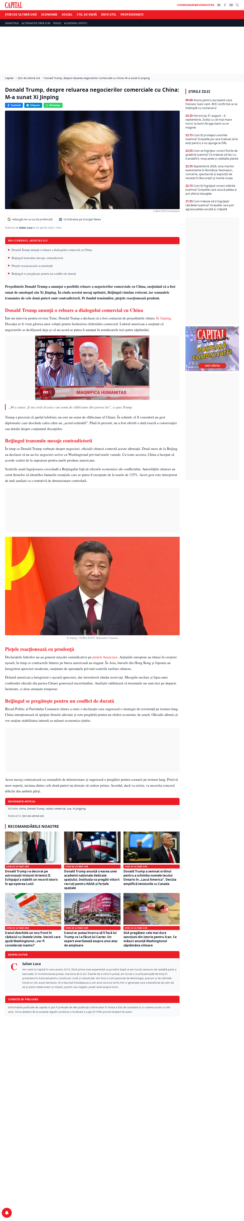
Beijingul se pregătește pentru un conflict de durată (44, 274)
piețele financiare (105, 657)
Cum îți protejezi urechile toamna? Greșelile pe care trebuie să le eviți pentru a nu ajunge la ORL (211, 139)
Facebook (16, 105)
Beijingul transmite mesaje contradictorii (37, 258)
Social (67, 14)
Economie (49, 14)
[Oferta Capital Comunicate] (212, 348)
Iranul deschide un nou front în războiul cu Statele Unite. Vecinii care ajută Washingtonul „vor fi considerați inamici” (33, 939)
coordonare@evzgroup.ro (195, 5)
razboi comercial (56, 808)
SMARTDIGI (12, 23)
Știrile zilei (199, 91)
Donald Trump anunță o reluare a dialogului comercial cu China (52, 250)
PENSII (57, 23)
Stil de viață (87, 14)
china (22, 808)
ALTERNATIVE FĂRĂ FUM (36, 23)
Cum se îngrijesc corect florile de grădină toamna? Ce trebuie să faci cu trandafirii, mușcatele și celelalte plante (211, 155)
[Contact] (218, 5)
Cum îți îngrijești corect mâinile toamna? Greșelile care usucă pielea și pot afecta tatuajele (211, 190)
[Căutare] (237, 5)
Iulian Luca (26, 227)
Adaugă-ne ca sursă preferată (32, 219)
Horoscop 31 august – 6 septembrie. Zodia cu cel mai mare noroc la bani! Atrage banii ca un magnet (208, 121)
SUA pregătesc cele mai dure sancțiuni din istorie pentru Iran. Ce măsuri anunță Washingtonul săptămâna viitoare (150, 939)
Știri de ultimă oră (21, 14)
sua (69, 808)
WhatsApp (54, 105)
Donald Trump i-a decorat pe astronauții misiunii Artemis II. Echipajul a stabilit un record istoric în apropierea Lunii (31, 877)
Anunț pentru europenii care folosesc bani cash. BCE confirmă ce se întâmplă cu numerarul (211, 104)
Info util (108, 14)
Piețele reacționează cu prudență (32, 266)
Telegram (35, 105)
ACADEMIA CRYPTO (75, 23)
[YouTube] (231, 5)
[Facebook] (224, 5)
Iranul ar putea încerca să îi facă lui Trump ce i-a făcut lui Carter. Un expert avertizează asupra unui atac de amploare (91, 939)
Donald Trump (35, 808)
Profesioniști (132, 14)
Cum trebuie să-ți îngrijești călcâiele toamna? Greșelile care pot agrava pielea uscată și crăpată (209, 205)
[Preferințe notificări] (7, 1213)
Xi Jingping (79, 808)
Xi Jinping (163, 318)
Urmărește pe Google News (82, 219)
